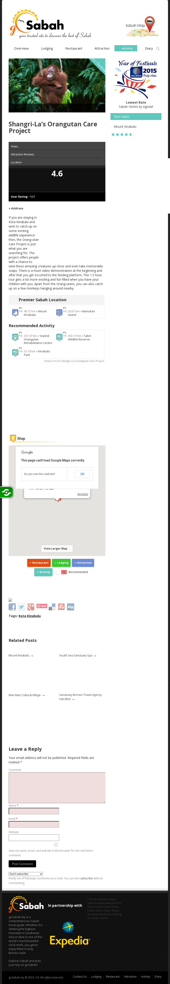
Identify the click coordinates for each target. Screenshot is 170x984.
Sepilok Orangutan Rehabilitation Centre (38, 339)
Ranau (115, 910)
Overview (21, 48)
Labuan (99, 910)
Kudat (90, 910)
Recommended (78, 572)
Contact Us (80, 976)
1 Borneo (92, 899)
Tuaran (104, 918)
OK (82, 474)
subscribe (86, 878)
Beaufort (104, 899)
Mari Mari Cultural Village (25, 695)
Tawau (95, 918)
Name (13, 805)
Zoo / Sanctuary (99, 65)
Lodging (47, 48)
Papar (107, 910)
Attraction (102, 48)
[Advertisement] (72, 233)
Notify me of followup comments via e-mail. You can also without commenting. (56, 880)
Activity (44, 572)
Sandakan (93, 914)
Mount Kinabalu (35, 313)
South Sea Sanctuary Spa (75, 655)
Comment (15, 770)
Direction (82, 494)
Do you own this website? (39, 474)
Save (43, 606)
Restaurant (73, 48)
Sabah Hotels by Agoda (135, 104)
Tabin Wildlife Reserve (79, 337)
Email (13, 819)
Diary (158, 976)
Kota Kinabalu (30, 616)
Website (14, 832)
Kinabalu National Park (108, 903)
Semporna (105, 914)
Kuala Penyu (111, 906)
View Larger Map (55, 548)
